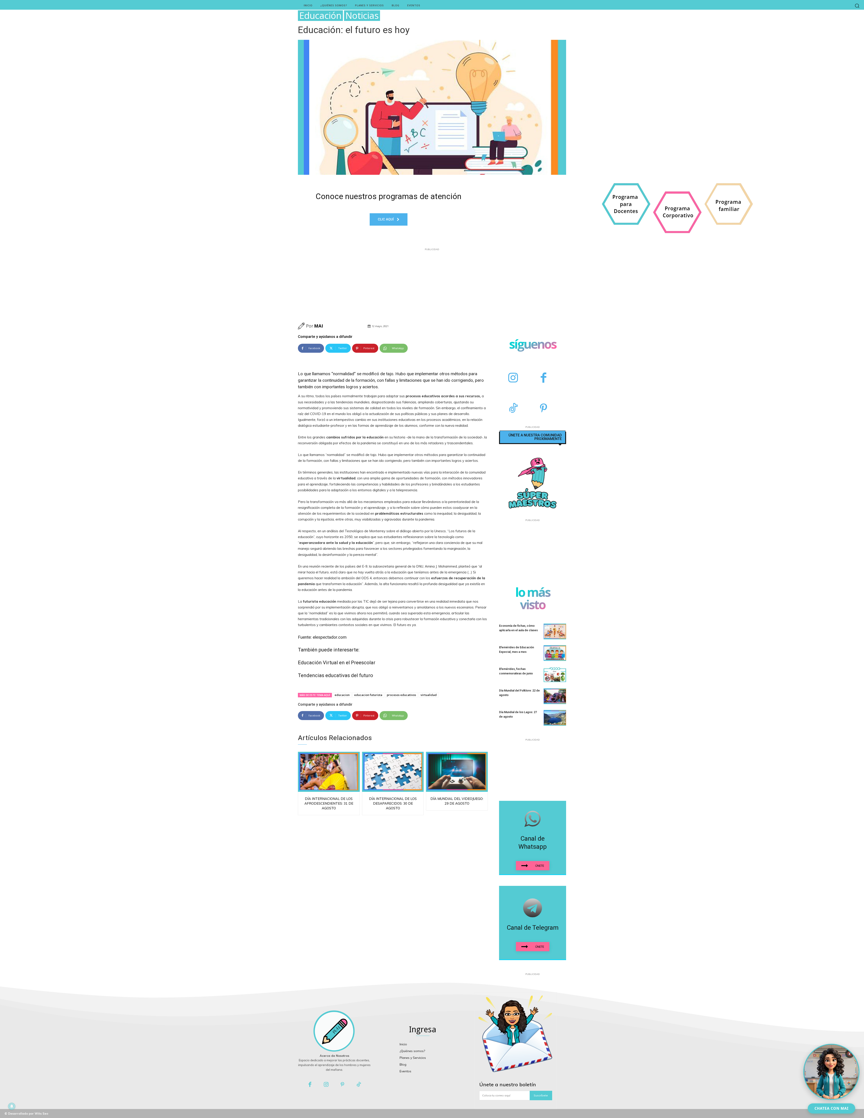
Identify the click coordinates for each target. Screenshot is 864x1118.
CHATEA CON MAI (831, 1108)
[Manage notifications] (11, 1106)
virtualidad (429, 695)
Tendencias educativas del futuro (335, 675)
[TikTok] (513, 409)
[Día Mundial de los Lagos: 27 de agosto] (555, 718)
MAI (318, 326)
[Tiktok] (359, 1085)
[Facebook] (543, 378)
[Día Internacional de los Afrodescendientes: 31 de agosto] (329, 772)
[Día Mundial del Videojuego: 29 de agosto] (457, 772)
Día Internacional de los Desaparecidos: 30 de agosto (393, 803)
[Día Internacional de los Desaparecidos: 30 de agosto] (393, 772)
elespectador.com (329, 637)
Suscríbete (541, 1095)
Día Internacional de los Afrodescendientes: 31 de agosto (328, 803)
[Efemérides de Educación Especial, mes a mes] (555, 653)
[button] (857, 5)
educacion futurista (368, 695)
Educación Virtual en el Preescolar (336, 662)
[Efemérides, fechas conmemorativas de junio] (555, 674)
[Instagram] (513, 378)
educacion (342, 695)
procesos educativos (401, 695)
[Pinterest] (543, 409)
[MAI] (302, 326)
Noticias (362, 15)
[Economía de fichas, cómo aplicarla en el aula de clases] (555, 631)
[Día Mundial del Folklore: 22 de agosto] (555, 696)
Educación (320, 15)
